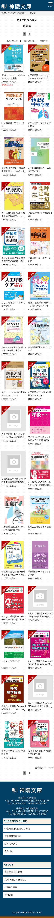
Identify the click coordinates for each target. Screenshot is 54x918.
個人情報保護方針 (12, 836)
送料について (10, 844)
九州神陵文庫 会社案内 (15, 879)
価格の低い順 (12, 41)
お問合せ (8, 894)
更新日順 (43, 41)
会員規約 (8, 851)
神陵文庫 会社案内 (13, 872)
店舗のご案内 (10, 887)
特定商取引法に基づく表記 (17, 828)
